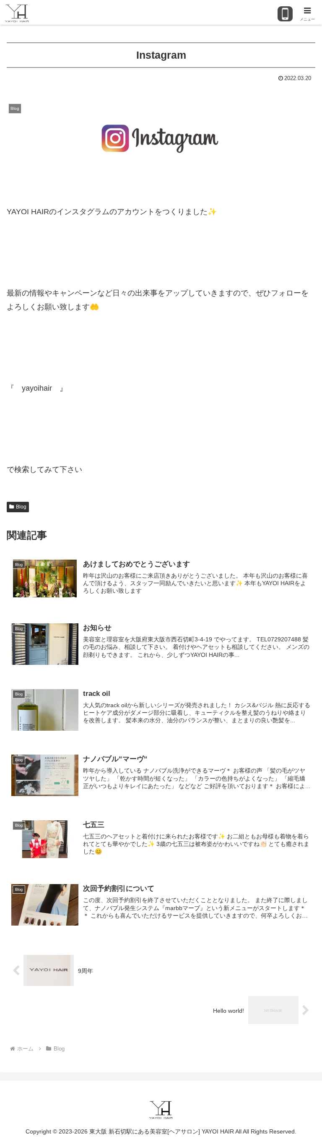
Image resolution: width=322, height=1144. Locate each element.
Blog (21, 507)
